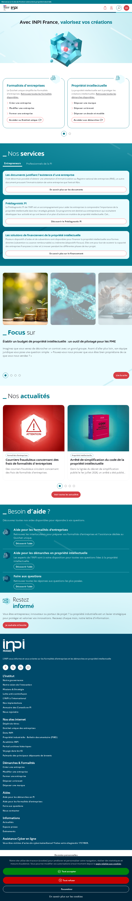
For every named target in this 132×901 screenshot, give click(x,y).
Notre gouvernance (13, 680)
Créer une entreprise (20, 103)
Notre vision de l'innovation (17, 684)
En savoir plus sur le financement (66, 253)
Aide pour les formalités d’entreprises (22, 801)
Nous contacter (11, 810)
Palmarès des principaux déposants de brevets (27, 755)
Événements (9, 831)
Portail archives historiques (17, 746)
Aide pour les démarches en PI (19, 797)
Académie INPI (11, 742)
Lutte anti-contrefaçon (15, 694)
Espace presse (10, 827)
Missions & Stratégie (13, 689)
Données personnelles (66, 855)
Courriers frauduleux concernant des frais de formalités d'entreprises (32, 462)
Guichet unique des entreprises (19, 728)
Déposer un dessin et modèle (89, 113)
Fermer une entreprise (21, 113)
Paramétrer (66, 889)
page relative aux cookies (108, 863)
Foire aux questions (13, 806)
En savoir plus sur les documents (66, 189)
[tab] (64, 133)
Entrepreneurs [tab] (12, 163)
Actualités (8, 822)
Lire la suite (121, 375)
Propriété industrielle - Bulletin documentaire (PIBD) (30, 737)
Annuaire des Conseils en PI (17, 707)
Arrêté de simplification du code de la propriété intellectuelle (97, 462)
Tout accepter (69, 871)
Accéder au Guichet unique (23, 119)
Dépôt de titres (11, 723)
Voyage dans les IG (13, 751)
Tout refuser (69, 880)
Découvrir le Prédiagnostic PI (66, 221)
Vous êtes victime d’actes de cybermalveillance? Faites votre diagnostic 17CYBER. (46, 843)
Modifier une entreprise (21, 108)
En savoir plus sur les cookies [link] (66, 896)
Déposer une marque (85, 103)
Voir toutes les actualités (66, 494)
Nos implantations (12, 703)
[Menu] (126, 8)
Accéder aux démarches (86, 119)
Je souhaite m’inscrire (16, 625)
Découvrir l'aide (24, 543)
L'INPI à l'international (14, 698)
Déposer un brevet (84, 108)
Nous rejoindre (11, 712)
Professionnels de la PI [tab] (39, 163)
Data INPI (8, 732)
